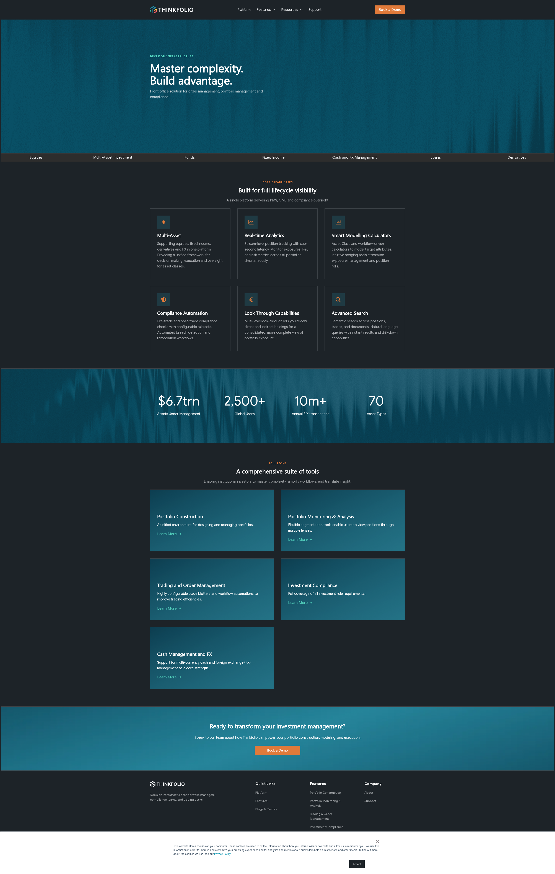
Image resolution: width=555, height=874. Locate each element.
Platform (244, 10)
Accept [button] (357, 864)
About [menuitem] (368, 793)
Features (264, 10)
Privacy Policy (222, 854)
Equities (36, 157)
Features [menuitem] (261, 801)
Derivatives (517, 157)
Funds (189, 157)
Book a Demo (390, 10)
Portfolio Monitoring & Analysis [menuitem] (325, 803)
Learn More (167, 534)
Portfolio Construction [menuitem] (325, 793)
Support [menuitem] (370, 801)
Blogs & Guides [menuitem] (266, 809)
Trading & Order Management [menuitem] (321, 816)
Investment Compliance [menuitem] (326, 827)
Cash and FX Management (354, 157)
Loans (436, 157)
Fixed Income (273, 157)
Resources (289, 10)
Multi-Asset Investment (112, 157)
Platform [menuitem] (261, 793)
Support (315, 10)
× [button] (377, 840)
